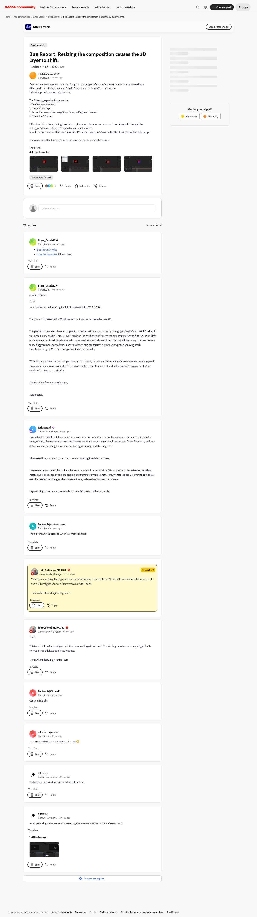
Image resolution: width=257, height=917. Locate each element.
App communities (22, 16)
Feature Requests (102, 7)
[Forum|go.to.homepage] (20, 7)
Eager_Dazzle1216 (48, 240)
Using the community (62, 912)
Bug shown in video (47, 249)
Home (7, 16)
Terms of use (81, 912)
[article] (92, 254)
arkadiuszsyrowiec (48, 732)
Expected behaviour (47, 254)
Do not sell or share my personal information (142, 912)
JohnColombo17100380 (53, 569)
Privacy (93, 912)
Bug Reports (54, 16)
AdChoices (174, 912)
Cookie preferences (109, 912)
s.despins (42, 772)
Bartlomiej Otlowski (49, 691)
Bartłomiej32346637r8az (51, 524)
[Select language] (205, 7)
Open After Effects (219, 26)
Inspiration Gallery (125, 7)
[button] (222, 7)
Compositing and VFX (41, 177)
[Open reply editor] (92, 208)
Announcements (80, 7)
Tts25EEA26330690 (49, 73)
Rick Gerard (44, 427)
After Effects (39, 16)
